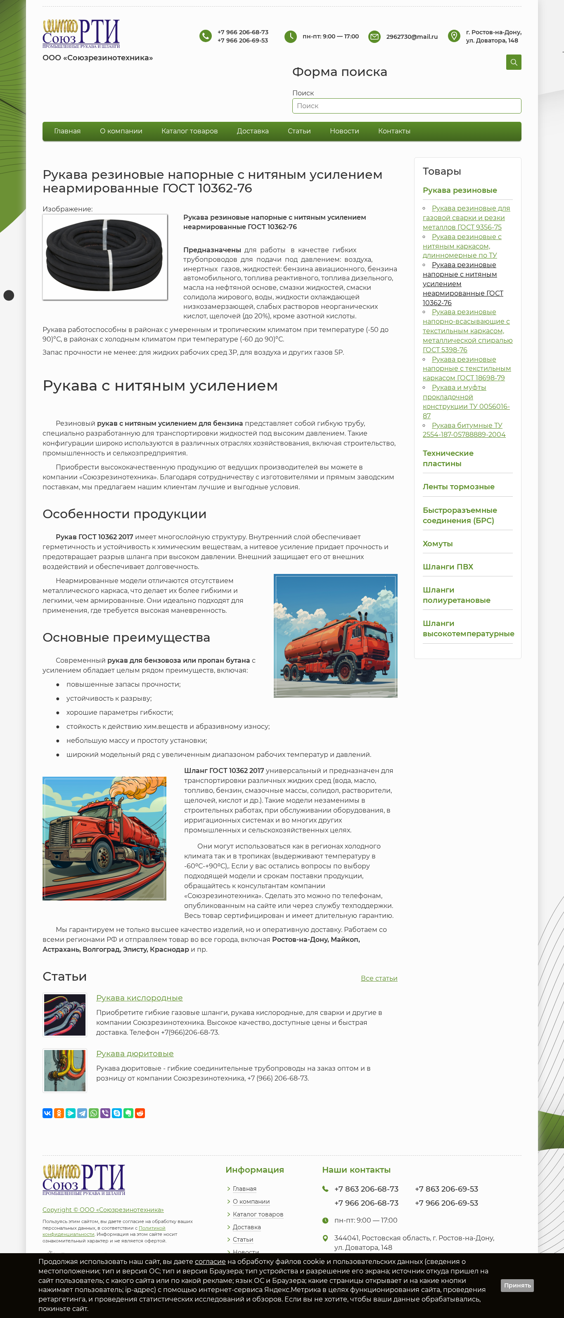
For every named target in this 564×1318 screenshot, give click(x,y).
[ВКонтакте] (47, 1113)
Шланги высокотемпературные (468, 628)
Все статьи (379, 978)
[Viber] (105, 1113)
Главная (67, 131)
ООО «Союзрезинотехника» (98, 57)
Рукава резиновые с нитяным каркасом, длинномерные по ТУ (462, 246)
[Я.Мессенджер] (71, 1113)
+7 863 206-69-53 (446, 1189)
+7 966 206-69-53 (243, 40)
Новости (344, 131)
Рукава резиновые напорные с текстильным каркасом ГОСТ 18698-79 (467, 369)
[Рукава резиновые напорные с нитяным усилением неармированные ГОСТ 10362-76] (105, 297)
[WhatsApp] (94, 1113)
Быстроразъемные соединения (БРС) (460, 515)
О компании (121, 131)
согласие (210, 1262)
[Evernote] (128, 1113)
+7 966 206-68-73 (243, 32)
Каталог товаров (189, 131)
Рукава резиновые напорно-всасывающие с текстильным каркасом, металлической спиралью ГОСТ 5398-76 (468, 330)
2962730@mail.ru (412, 36)
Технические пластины (448, 458)
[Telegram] (82, 1113)
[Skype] (117, 1113)
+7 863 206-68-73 (366, 1189)
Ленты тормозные (459, 486)
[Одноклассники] (59, 1113)
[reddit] (140, 1113)
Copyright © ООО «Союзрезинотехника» (103, 1210)
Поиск (303, 93)
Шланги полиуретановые (457, 595)
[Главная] (81, 35)
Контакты (394, 131)
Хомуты (438, 543)
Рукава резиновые (460, 190)
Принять (517, 1285)
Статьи (299, 131)
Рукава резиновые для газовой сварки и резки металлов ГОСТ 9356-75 (466, 217)
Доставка (253, 131)
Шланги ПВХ (448, 566)
